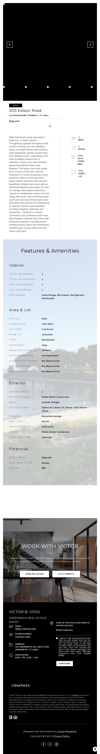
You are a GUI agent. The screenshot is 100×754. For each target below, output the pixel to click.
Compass (75, 695)
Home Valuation (34, 574)
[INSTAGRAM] (50, 744)
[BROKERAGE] (56, 744)
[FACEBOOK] (43, 744)
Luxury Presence (67, 731)
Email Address (64, 630)
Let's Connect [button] (66, 574)
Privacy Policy (61, 736)
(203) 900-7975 (22, 637)
